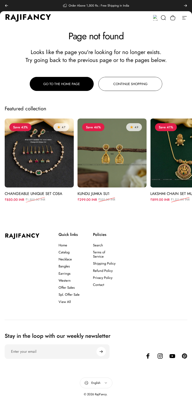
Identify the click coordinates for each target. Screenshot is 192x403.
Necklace (65, 259)
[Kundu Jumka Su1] (112, 153)
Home (63, 245)
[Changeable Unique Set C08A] (39, 153)
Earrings (64, 273)
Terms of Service (99, 254)
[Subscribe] (101, 351)
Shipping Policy (104, 263)
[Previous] (6, 5)
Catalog (64, 252)
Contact (98, 285)
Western (65, 280)
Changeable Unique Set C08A (33, 193)
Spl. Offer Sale (69, 294)
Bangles (64, 266)
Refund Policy (103, 271)
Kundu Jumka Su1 (93, 193)
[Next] (185, 5)
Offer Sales (67, 287)
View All (65, 302)
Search (98, 245)
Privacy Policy (102, 278)
